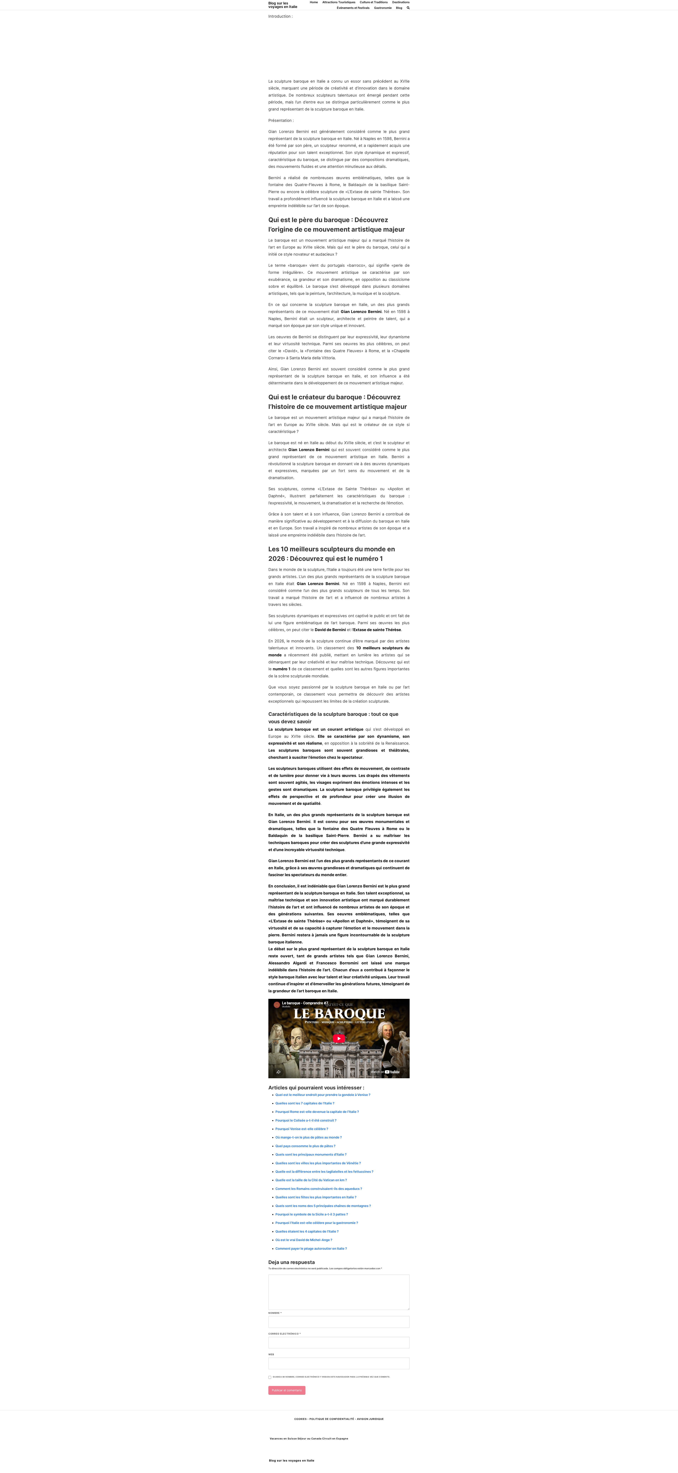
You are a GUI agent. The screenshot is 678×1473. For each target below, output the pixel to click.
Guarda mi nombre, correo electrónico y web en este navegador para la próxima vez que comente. (331, 1377)
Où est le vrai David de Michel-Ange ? (303, 1240)
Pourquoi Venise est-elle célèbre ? (301, 1129)
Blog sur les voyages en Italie (282, 4)
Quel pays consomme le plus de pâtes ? (305, 1146)
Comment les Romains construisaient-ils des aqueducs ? (318, 1189)
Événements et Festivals (353, 8)
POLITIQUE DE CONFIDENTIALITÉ (332, 1418)
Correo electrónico (284, 1333)
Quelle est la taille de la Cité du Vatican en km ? (311, 1180)
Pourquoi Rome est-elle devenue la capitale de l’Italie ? (317, 1112)
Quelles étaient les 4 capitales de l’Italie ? (307, 1231)
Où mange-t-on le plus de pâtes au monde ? (308, 1137)
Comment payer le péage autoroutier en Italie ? (311, 1248)
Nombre (275, 1312)
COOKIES (300, 1418)
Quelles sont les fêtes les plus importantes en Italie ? (315, 1197)
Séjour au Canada (310, 1438)
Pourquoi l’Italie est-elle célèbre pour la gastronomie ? (316, 1223)
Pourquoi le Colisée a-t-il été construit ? (306, 1120)
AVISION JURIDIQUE (370, 1418)
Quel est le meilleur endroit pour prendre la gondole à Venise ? (322, 1095)
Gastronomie (383, 8)
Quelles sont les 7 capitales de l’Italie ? (304, 1103)
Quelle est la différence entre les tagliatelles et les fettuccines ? (324, 1171)
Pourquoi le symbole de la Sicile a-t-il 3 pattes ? (311, 1214)
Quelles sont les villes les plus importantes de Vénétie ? (318, 1163)
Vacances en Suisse (283, 1438)
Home (314, 2)
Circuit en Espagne (335, 1438)
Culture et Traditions (374, 2)
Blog (399, 8)
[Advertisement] (339, 49)
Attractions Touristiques (338, 2)
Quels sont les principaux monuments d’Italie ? (311, 1154)
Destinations (401, 2)
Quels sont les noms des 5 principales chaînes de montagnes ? (323, 1206)
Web (271, 1354)
